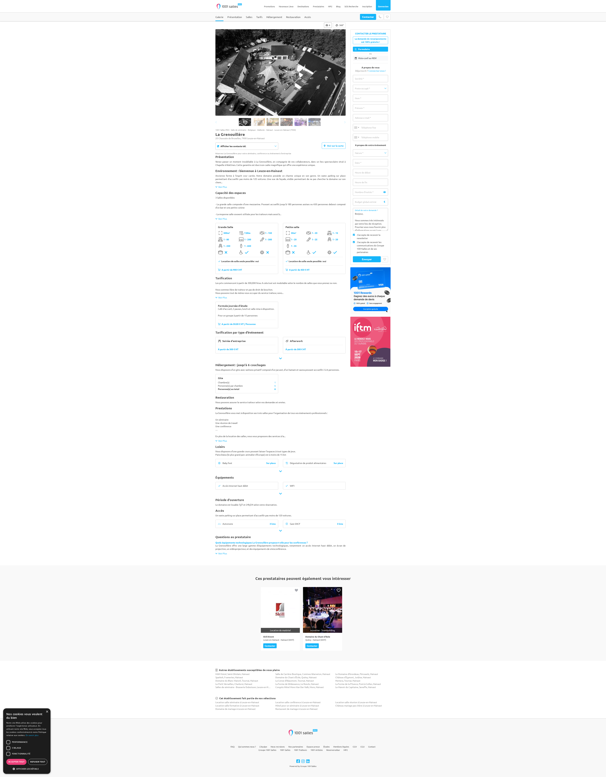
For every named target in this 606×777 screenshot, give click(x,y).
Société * (359, 78)
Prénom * (359, 108)
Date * (358, 162)
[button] (370, 88)
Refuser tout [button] (37, 761)
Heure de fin (361, 182)
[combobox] (356, 127)
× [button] (47, 712)
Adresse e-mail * (363, 117)
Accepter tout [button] (16, 761)
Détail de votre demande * (366, 210)
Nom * (358, 98)
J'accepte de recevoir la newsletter (368, 236)
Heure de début (363, 172)
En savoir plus (32, 735)
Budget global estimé (365, 201)
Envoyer (367, 259)
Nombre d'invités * (364, 192)
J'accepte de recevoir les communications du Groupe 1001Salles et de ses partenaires (370, 247)
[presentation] (221, 72)
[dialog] (26, 741)
